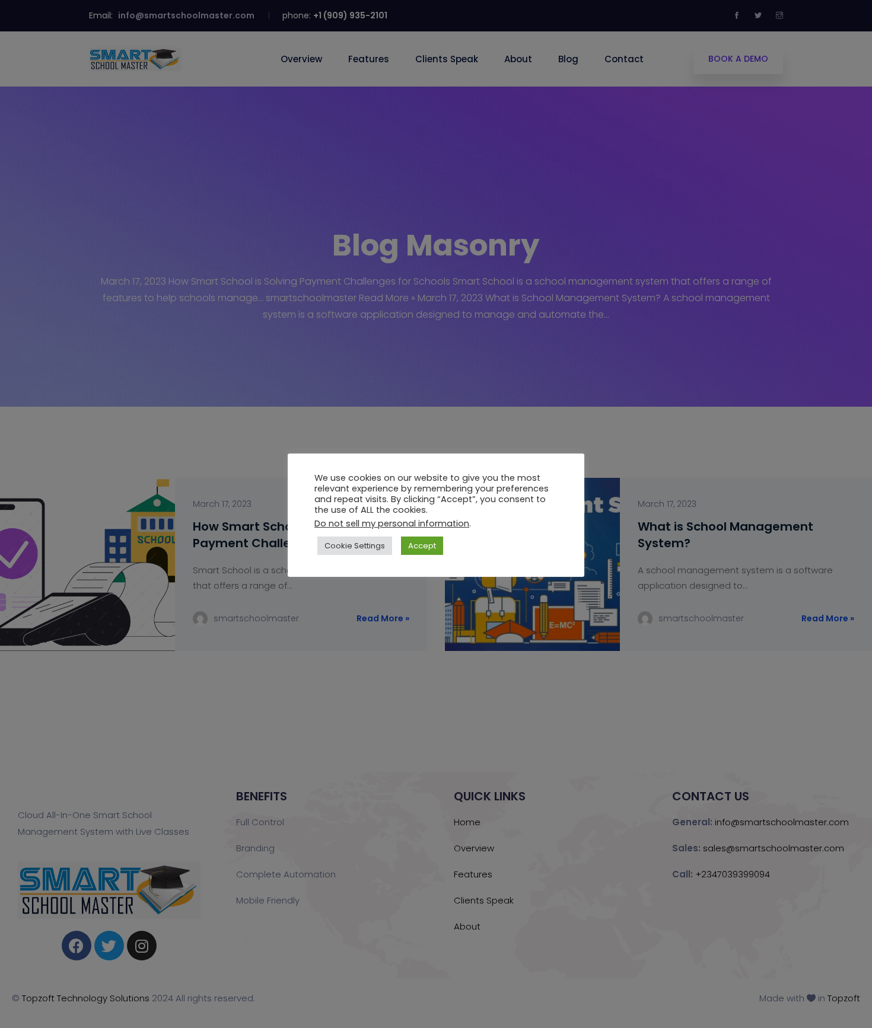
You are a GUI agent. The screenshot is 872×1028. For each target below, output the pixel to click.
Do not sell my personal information (391, 523)
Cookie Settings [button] (354, 545)
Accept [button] (422, 545)
